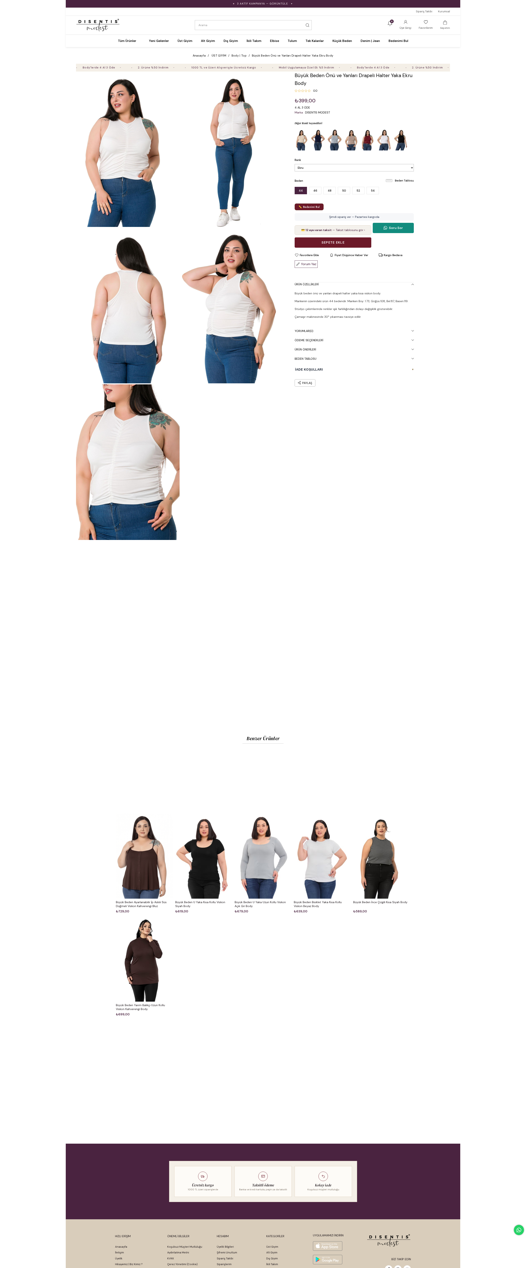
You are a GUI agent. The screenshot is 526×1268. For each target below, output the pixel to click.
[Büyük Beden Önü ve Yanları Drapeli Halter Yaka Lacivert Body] (318, 140)
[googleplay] (327, 1259)
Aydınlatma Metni (178, 1252)
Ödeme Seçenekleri (309, 340)
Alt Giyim (271, 1252)
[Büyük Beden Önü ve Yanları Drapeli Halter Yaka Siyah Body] (400, 140)
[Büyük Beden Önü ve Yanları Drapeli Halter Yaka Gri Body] (335, 140)
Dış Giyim (272, 1258)
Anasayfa (121, 1246)
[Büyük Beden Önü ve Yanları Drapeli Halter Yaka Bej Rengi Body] (302, 140)
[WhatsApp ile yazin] (519, 1230)
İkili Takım (272, 1264)
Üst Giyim (272, 1246)
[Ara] (307, 25)
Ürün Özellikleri (307, 284)
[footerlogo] (389, 1240)
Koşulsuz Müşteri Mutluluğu (184, 1246)
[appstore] (327, 1246)
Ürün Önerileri (305, 349)
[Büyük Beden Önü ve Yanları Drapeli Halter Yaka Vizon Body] (351, 140)
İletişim (119, 1252)
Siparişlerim (224, 1264)
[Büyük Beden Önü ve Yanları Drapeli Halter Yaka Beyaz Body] (384, 140)
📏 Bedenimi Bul (309, 207)
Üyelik (118, 1258)
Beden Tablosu (404, 180)
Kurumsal (444, 11)
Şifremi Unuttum (227, 1252)
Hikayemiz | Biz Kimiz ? (129, 1264)
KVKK (170, 1258)
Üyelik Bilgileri (225, 1246)
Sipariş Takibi (424, 11)
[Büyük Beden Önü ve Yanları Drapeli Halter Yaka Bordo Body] (367, 140)
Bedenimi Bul (398, 41)
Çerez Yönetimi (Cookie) (182, 1264)
